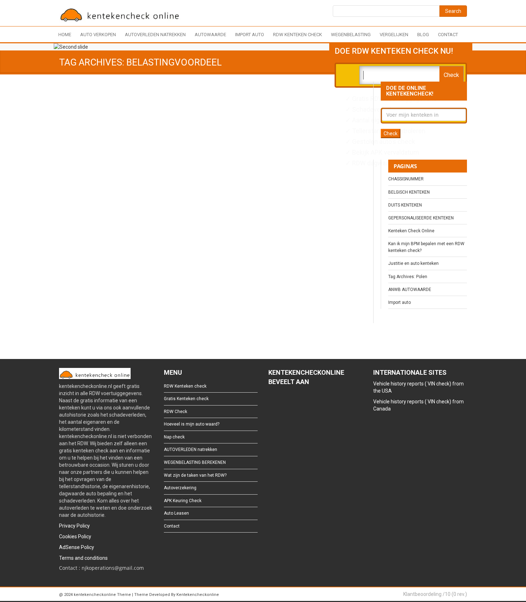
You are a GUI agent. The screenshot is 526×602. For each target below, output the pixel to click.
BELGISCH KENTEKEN (409, 192)
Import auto (249, 34)
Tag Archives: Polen (407, 276)
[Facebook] (271, 401)
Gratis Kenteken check (186, 398)
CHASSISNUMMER (406, 178)
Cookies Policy (75, 536)
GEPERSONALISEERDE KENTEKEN (421, 217)
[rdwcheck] (120, 14)
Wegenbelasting (351, 34)
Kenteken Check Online (411, 230)
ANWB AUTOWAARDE (409, 289)
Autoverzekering (180, 487)
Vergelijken (394, 34)
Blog (423, 34)
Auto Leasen (176, 513)
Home (64, 34)
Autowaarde (210, 34)
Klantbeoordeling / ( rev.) (435, 594)
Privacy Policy (74, 526)
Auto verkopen (98, 34)
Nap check (174, 437)
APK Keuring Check (182, 500)
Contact (448, 34)
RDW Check (175, 411)
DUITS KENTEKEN (405, 205)
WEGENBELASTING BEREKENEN (195, 462)
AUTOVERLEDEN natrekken (155, 34)
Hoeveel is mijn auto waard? (191, 424)
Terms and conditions (83, 558)
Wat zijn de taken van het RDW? (195, 475)
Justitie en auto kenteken (413, 263)
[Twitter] (283, 401)
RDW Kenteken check (297, 34)
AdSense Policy (76, 547)
